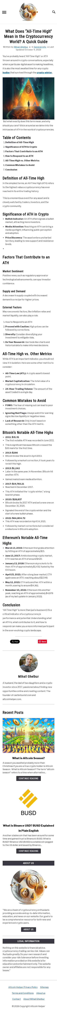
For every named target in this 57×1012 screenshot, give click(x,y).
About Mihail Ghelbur (34, 999)
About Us (29, 929)
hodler (6, 72)
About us (40, 993)
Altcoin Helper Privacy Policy (23, 987)
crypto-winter (44, 72)
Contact (16, 999)
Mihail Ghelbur (21, 47)
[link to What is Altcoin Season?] (28, 735)
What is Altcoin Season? (28, 758)
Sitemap (44, 987)
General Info (40, 47)
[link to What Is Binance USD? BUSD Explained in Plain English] (28, 803)
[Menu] (4, 12)
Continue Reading (28, 778)
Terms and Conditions (23, 993)
